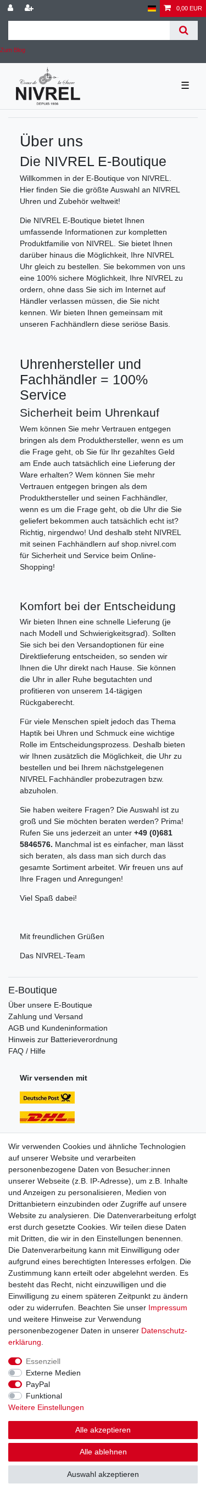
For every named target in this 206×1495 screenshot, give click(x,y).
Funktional (44, 1395)
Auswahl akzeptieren (103, 1474)
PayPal (38, 1384)
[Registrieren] (30, 8)
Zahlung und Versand (45, 1016)
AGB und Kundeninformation (58, 1028)
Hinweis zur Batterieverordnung (63, 1039)
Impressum (167, 1307)
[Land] (152, 8)
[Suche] (184, 30)
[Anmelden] (11, 8)
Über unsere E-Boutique (50, 1005)
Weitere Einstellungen (46, 1407)
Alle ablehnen (103, 1451)
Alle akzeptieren (103, 1429)
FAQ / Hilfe (27, 1051)
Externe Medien (53, 1372)
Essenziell (43, 1361)
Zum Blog (12, 50)
